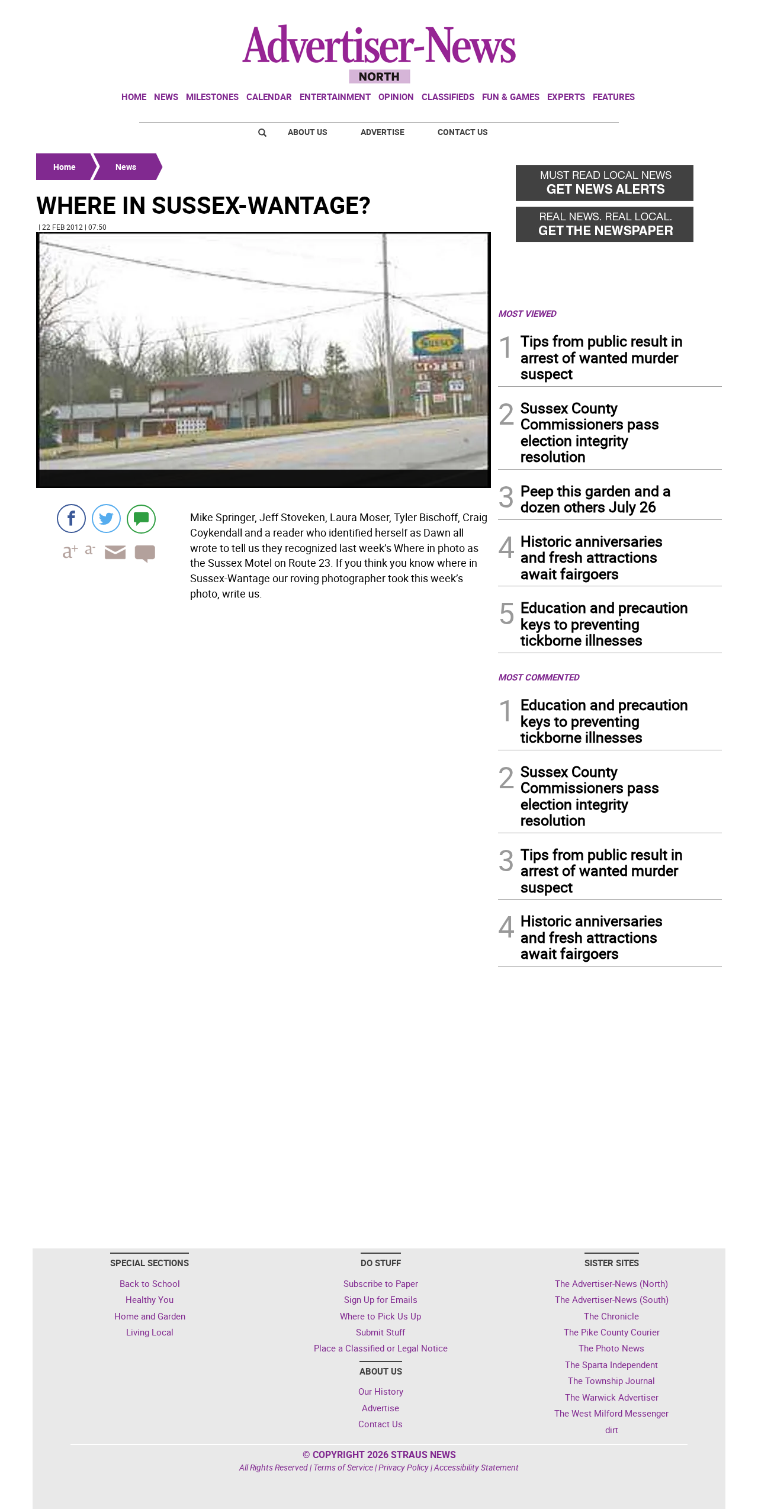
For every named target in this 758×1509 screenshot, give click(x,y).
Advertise (382, 131)
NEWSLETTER (626, 13)
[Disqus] (263, 767)
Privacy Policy (403, 1467)
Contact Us (463, 131)
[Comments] (141, 518)
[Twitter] (106, 518)
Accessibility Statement (476, 1467)
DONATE (693, 13)
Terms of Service (343, 1467)
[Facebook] (71, 518)
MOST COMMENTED (538, 677)
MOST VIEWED (527, 313)
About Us (307, 131)
